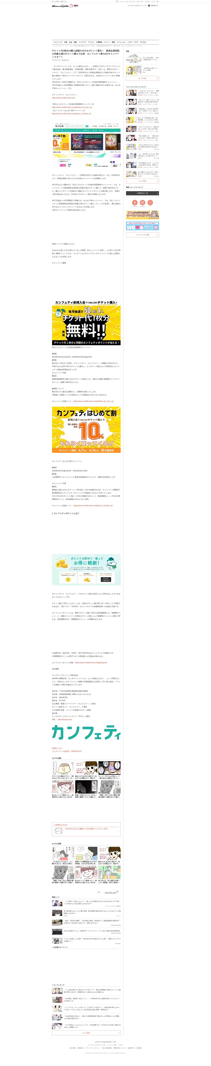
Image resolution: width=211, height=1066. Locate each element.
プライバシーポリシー (93, 1048)
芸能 (113, 42)
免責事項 (130, 1048)
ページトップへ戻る (142, 235)
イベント (107, 42)
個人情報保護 (107, 1048)
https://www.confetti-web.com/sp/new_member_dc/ (71, 114)
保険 (75, 42)
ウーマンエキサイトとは (96, 1045)
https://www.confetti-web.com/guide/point (91, 663)
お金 (70, 42)
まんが (138, 1)
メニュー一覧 (155, 1)
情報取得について (119, 1048)
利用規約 (80, 1048)
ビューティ (132, 1)
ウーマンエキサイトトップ (137, 5)
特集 (127, 51)
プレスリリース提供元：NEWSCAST (67, 751)
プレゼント (147, 1)
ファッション (121, 42)
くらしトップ (57, 42)
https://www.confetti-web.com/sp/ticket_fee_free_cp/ (72, 107)
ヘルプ (120, 1045)
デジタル (143, 42)
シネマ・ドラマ (133, 42)
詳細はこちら (57, 748)
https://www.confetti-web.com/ (63, 98)
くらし (122, 1)
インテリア (82, 42)
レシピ (126, 1)
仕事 (65, 42)
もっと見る (86, 1033)
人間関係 (99, 42)
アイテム (91, 42)
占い (142, 1)
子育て (117, 1)
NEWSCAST (65, 60)
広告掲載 (138, 1048)
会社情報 (72, 1048)
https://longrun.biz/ (65, 719)
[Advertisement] (105, 24)
